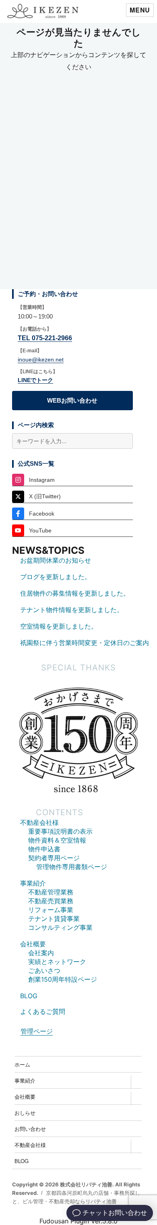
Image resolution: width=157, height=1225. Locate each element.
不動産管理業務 (50, 892)
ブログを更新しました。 (55, 577)
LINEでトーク (35, 380)
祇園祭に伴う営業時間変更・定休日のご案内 (84, 643)
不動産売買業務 (50, 901)
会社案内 (41, 953)
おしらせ (24, 1112)
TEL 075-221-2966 (45, 338)
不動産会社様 (39, 822)
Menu (140, 9)
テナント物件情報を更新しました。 (71, 610)
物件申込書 (44, 849)
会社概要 (33, 944)
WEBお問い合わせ (72, 400)
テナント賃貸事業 (54, 919)
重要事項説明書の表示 (60, 831)
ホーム (22, 1064)
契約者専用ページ (54, 858)
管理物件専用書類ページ (71, 867)
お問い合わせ (30, 1129)
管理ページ (37, 1031)
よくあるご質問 (42, 1011)
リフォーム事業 (50, 910)
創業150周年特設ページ (62, 979)
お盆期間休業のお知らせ (55, 560)
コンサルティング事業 (60, 927)
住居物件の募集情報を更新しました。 (75, 593)
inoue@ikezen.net (41, 359)
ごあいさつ (44, 970)
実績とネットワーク (57, 962)
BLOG (28, 996)
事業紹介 (33, 883)
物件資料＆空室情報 (57, 840)
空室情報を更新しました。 (58, 626)
